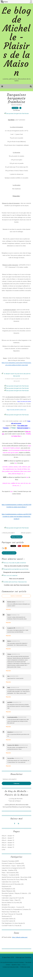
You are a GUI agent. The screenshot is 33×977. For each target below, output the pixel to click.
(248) (16, 877)
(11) (6, 905)
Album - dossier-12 (8, 840)
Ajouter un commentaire (16, 596)
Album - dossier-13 (8, 842)
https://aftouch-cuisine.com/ (20, 937)
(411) (13, 868)
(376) (9, 870)
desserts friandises (16, 104)
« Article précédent (8, 533)
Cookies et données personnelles (10, 967)
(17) (11, 900)
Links (3, 849)
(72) (10, 882)
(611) (13, 863)
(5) (8, 918)
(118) (14, 879)
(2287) (10, 861)
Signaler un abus (16, 964)
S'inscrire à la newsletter (9, 553)
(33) (8, 889)
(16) (12, 902)
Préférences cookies (25, 967)
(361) (10, 872)
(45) (12, 884)
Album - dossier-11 (8, 838)
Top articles (28, 962)
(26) (8, 891)
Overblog (28, 957)
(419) (13, 866)
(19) (13, 898)
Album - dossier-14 (8, 845)
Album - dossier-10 (8, 836)
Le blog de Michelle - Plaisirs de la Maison (16, 41)
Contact (8, 964)
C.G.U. (24, 964)
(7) (7, 916)
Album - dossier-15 (8, 847)
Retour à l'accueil (17, 537)
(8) (12, 914)
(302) (10, 875)
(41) (6, 886)
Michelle (14, 807)
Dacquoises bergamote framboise (16, 98)
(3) (11, 925)
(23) (16, 893)
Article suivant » (26, 533)
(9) (10, 912)
